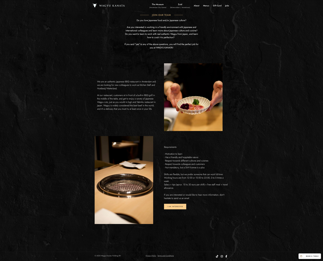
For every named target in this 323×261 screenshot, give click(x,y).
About (196, 5)
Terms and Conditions (165, 255)
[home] (108, 6)
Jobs (227, 5)
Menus (206, 5)
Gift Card (217, 5)
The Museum (157, 6)
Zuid (180, 6)
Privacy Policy (151, 255)
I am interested (175, 206)
